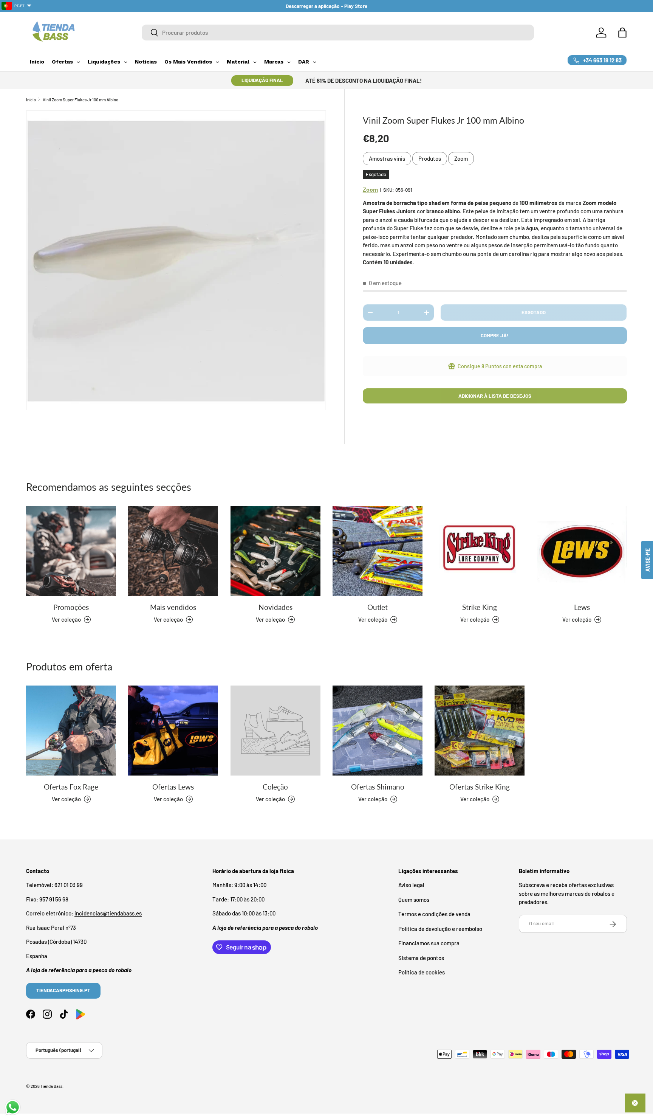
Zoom (461, 158)
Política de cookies (421, 972)
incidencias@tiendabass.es (108, 913)
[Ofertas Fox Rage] (71, 731)
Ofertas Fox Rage (71, 786)
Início (31, 99)
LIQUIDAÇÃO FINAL (262, 80)
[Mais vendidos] (173, 551)
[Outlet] (377, 551)
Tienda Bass (51, 1086)
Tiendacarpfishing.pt (63, 991)
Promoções (71, 606)
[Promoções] (71, 551)
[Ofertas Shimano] (377, 731)
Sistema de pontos (421, 957)
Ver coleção (270, 799)
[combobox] (338, 32)
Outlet (377, 606)
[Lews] (582, 551)
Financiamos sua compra (429, 943)
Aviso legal (411, 885)
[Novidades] (275, 551)
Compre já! (495, 335)
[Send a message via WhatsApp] (13, 1107)
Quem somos (413, 899)
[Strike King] (480, 551)
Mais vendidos (173, 606)
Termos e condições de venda (434, 914)
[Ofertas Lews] (173, 731)
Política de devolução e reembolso (440, 928)
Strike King (479, 606)
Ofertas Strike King (479, 786)
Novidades (275, 606)
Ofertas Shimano (377, 786)
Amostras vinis (387, 158)
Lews (582, 606)
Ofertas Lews (173, 786)
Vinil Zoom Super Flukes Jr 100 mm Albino (80, 99)
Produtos (429, 158)
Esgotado (533, 312)
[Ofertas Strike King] (480, 731)
